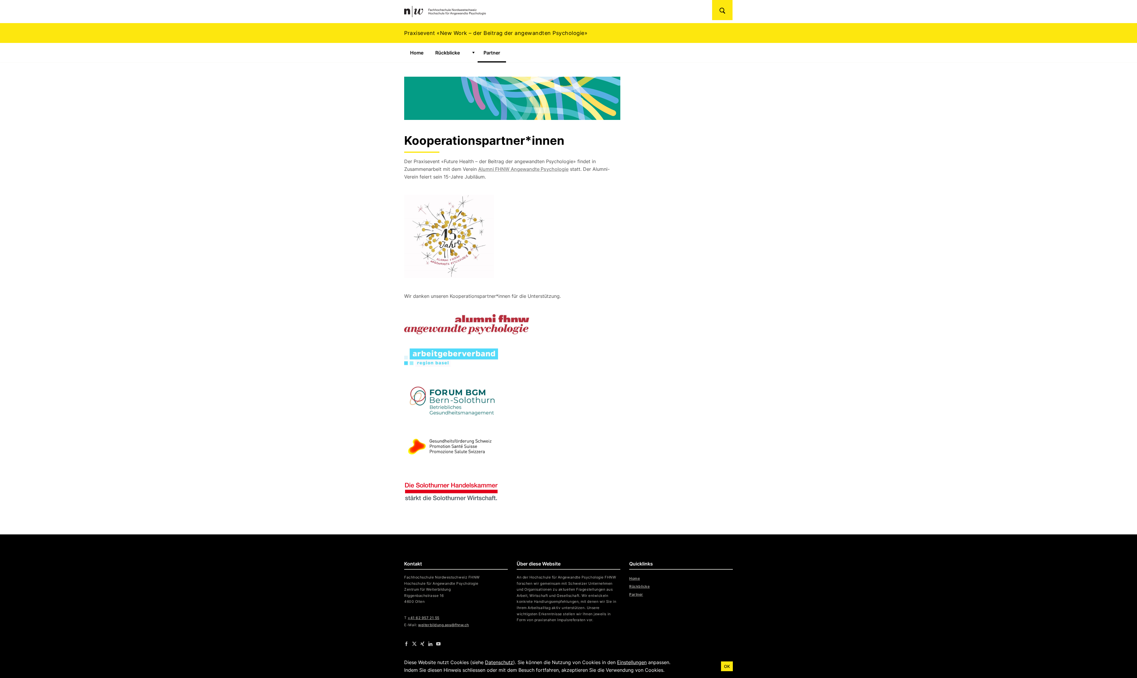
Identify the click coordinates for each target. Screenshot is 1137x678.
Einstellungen (632, 662)
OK (727, 666)
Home (416, 53)
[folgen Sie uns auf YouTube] (438, 643)
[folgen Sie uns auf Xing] (422, 643)
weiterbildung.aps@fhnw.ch (443, 625)
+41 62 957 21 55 (423, 618)
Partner (495, 53)
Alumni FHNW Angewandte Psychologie (523, 169)
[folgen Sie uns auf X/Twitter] (414, 643)
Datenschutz (499, 662)
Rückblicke (447, 53)
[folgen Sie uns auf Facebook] (406, 643)
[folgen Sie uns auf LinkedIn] (430, 643)
